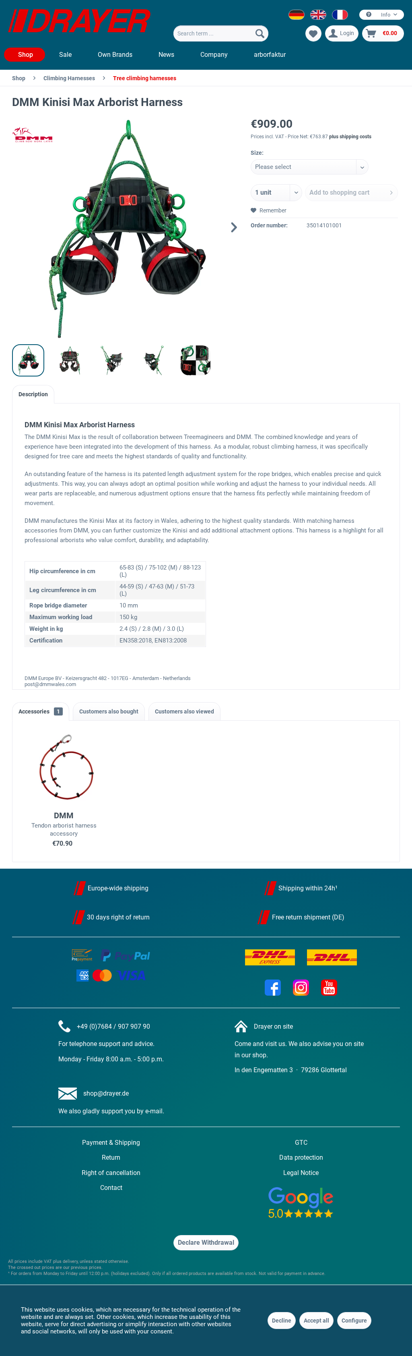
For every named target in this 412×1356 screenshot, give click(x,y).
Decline (281, 1320)
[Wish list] (313, 33)
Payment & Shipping (111, 1142)
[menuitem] (220, 33)
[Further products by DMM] (32, 135)
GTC (301, 1142)
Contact (111, 1188)
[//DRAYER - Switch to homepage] (79, 23)
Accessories (39, 711)
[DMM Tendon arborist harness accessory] (64, 767)
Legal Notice (301, 1173)
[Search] (259, 33)
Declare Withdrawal (206, 1242)
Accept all (316, 1320)
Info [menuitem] (385, 15)
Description (33, 394)
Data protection (301, 1157)
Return (111, 1157)
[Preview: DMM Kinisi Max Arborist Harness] (28, 360)
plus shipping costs (350, 136)
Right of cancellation (111, 1173)
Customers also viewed (184, 711)
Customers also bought (108, 711)
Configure (354, 1320)
